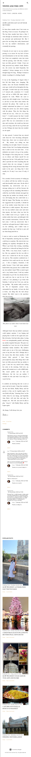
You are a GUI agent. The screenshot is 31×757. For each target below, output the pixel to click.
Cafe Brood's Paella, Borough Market (11, 707)
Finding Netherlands (12, 737)
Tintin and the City (13, 6)
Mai (8, 451)
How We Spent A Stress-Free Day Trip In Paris (14, 588)
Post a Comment (10, 637)
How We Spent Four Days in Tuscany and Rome (14, 677)
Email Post (8, 421)
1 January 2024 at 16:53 (21, 502)
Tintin (13, 441)
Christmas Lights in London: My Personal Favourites (15, 634)
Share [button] (4, 421)
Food (9, 13)
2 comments (9, 591)
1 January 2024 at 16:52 (21, 465)
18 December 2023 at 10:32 (15, 492)
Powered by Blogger (16, 749)
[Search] (27, 2)
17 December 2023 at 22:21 (15, 433)
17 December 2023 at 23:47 (17, 451)
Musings (4, 423)
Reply (8, 447)
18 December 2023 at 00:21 (15, 476)
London (14, 13)
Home (4, 13)
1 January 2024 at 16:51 (21, 441)
